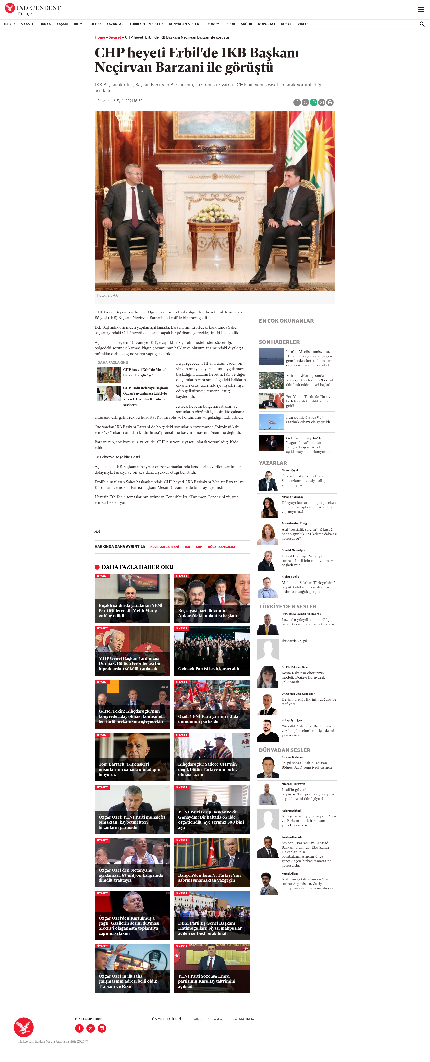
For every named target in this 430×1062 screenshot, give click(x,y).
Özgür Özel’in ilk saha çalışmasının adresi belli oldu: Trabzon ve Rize (128, 981)
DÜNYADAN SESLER (184, 24)
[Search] (422, 24)
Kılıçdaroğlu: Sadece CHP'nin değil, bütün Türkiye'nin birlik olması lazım (207, 769)
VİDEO (303, 24)
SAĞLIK (246, 24)
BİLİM (78, 24)
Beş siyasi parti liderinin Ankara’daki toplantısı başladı (207, 613)
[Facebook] (79, 1028)
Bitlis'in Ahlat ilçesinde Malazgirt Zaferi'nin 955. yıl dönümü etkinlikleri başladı (309, 380)
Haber (9, 24)
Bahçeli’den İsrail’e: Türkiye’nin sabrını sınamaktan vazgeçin (209, 878)
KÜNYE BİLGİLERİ (165, 1019)
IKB (187, 547)
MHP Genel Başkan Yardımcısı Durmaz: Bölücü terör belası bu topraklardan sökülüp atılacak (129, 664)
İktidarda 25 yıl (294, 641)
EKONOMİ (213, 24)
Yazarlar (115, 24)
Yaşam (62, 24)
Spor (231, 24)
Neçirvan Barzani (164, 547)
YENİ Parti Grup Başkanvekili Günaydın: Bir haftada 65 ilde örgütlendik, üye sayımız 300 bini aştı (211, 820)
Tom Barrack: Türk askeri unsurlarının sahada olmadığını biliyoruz (129, 769)
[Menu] (420, 9)
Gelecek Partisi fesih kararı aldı (208, 669)
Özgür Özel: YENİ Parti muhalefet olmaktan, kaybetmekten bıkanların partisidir (132, 822)
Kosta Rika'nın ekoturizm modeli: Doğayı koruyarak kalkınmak (303, 677)
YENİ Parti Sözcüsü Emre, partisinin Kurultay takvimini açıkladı (206, 981)
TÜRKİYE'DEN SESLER (146, 24)
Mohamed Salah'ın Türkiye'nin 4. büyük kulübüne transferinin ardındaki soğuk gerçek (309, 587)
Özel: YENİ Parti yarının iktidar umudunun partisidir (209, 719)
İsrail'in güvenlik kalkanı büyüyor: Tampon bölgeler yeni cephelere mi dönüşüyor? (308, 794)
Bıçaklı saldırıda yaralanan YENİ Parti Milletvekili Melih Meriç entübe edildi (131, 611)
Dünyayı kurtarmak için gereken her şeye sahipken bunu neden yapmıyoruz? (309, 507)
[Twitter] (90, 1028)
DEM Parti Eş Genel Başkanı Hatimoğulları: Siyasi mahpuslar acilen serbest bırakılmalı (210, 928)
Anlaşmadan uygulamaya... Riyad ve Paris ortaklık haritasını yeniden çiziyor (309, 821)
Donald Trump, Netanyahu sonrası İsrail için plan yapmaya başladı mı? (308, 561)
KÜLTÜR (95, 24)
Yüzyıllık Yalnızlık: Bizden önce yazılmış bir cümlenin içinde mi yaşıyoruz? (308, 731)
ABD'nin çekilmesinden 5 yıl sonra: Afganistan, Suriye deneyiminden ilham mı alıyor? (307, 884)
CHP (199, 547)
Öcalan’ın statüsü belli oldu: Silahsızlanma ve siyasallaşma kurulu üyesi (306, 481)
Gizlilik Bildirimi (246, 1019)
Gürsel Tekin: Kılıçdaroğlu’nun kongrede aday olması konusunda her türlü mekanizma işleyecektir (132, 716)
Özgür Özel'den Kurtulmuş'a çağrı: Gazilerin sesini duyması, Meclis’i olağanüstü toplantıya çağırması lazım (130, 926)
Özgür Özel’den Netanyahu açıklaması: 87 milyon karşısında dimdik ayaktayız (131, 875)
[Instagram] (102, 1028)
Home (100, 38)
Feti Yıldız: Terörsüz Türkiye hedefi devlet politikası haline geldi (310, 401)
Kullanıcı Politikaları (207, 1019)
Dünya (45, 24)
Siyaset (27, 24)
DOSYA (286, 24)
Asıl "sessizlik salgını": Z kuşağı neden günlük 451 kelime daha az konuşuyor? (309, 534)
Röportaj (266, 24)
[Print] (330, 102)
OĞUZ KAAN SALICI (221, 547)
